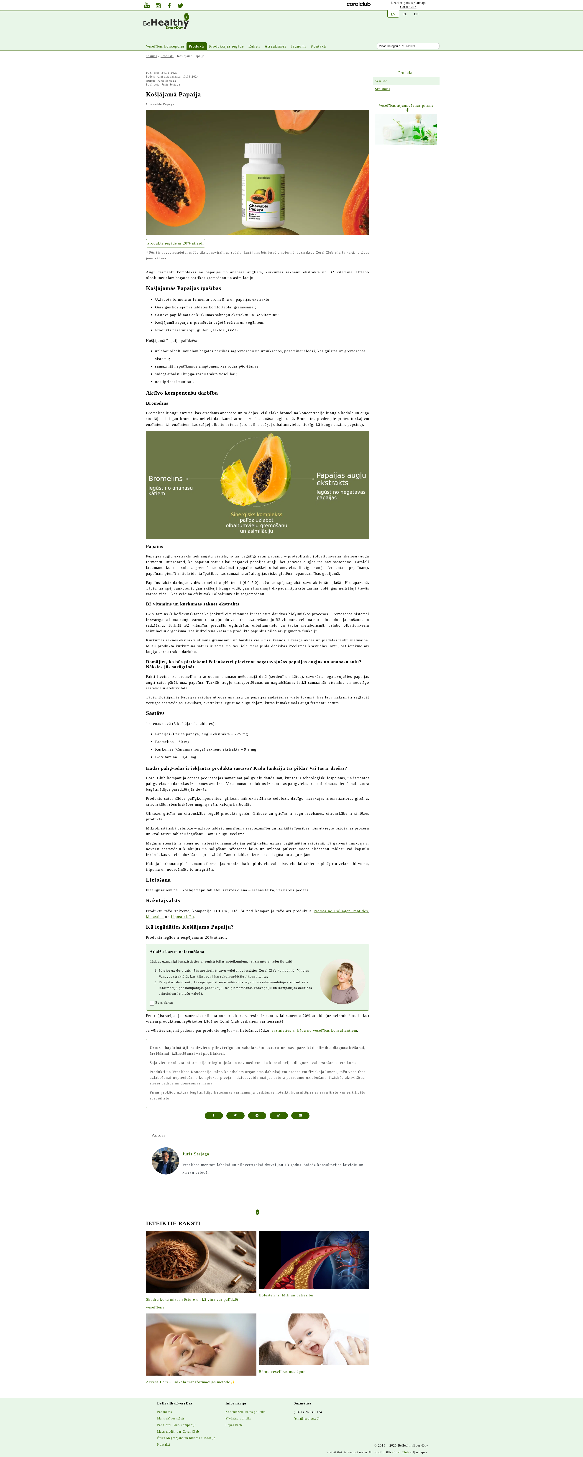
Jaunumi (298, 46)
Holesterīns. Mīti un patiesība (286, 1295)
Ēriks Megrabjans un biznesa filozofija (186, 1438)
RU (405, 14)
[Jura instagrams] (158, 6)
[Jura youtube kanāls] (146, 6)
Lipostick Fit (182, 917)
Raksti (254, 46)
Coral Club (408, 7)
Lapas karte (234, 1425)
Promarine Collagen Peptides (341, 911)
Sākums (151, 56)
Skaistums (382, 89)
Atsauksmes (275, 46)
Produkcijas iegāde (226, 46)
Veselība (381, 81)
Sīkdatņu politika (238, 1418)
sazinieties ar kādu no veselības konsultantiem (314, 1030)
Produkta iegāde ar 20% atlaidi (175, 243)
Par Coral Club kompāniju (177, 1425)
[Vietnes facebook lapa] (169, 6)
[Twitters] (180, 6)
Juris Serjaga (167, 80)
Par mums (164, 1412)
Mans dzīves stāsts (170, 1418)
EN (416, 14)
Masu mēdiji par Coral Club (178, 1431)
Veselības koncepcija (165, 46)
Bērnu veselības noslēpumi (283, 1371)
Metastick (155, 917)
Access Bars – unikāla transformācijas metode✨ (190, 1382)
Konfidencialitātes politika (245, 1412)
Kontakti (319, 46)
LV (393, 14)
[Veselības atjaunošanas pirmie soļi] (406, 129)
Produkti (197, 46)
